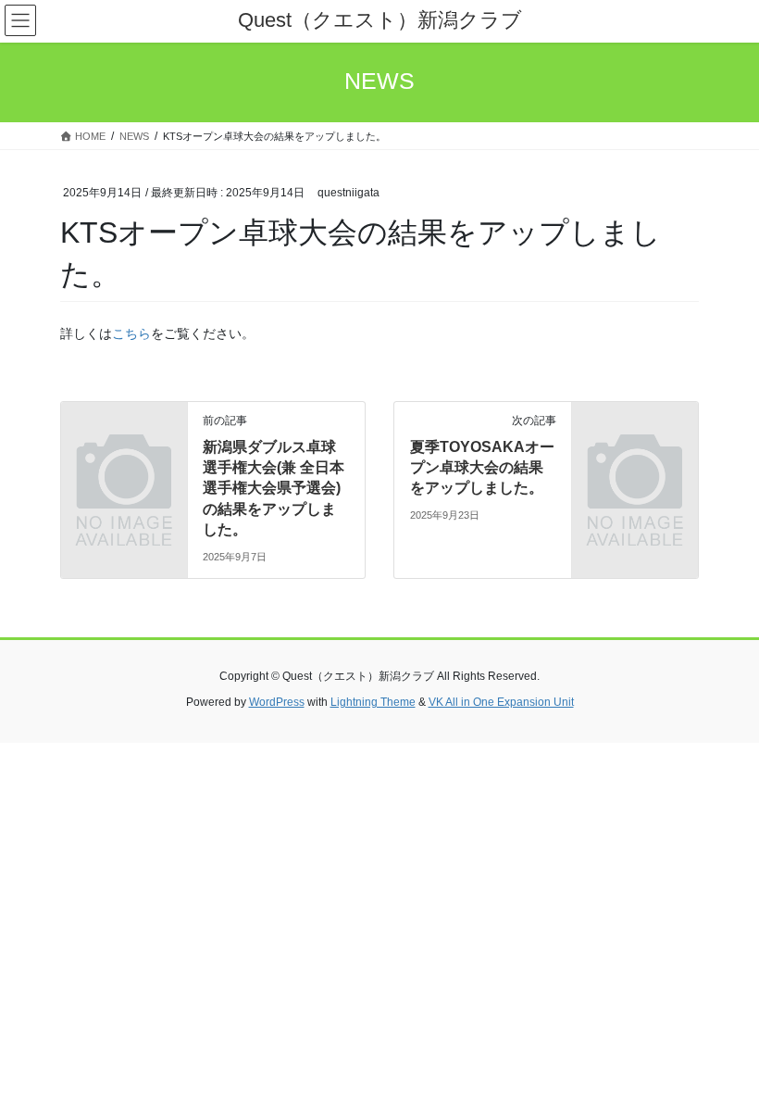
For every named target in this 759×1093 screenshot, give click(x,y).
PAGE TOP (724, 1044)
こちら (131, 333)
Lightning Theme (373, 702)
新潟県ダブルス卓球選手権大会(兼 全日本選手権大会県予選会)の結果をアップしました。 (273, 488)
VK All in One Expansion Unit (501, 702)
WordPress (277, 702)
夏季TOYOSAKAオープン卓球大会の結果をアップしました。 (482, 467)
